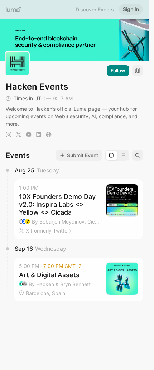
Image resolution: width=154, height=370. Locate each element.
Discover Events (95, 9)
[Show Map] (137, 70)
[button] (78, 209)
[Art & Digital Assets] (79, 279)
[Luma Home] (13, 9)
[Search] (137, 155)
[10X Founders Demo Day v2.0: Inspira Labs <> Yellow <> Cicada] (79, 209)
